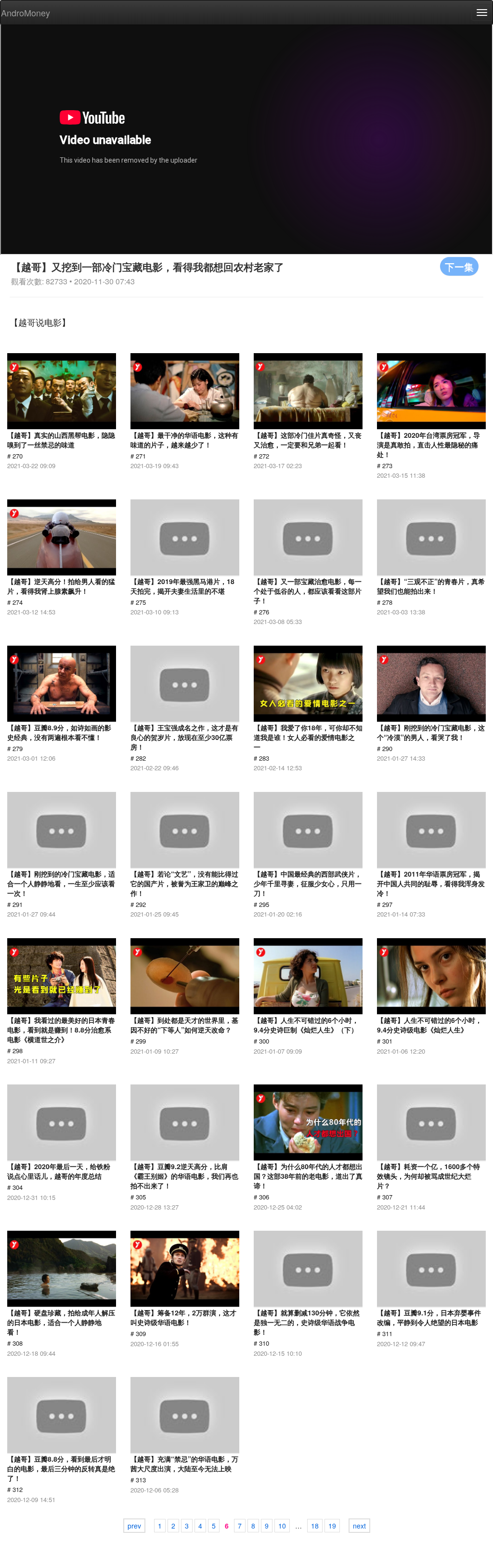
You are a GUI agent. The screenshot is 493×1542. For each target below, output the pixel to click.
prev (134, 1525)
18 (315, 1525)
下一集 (459, 266)
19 (332, 1525)
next (359, 1525)
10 (282, 1525)
